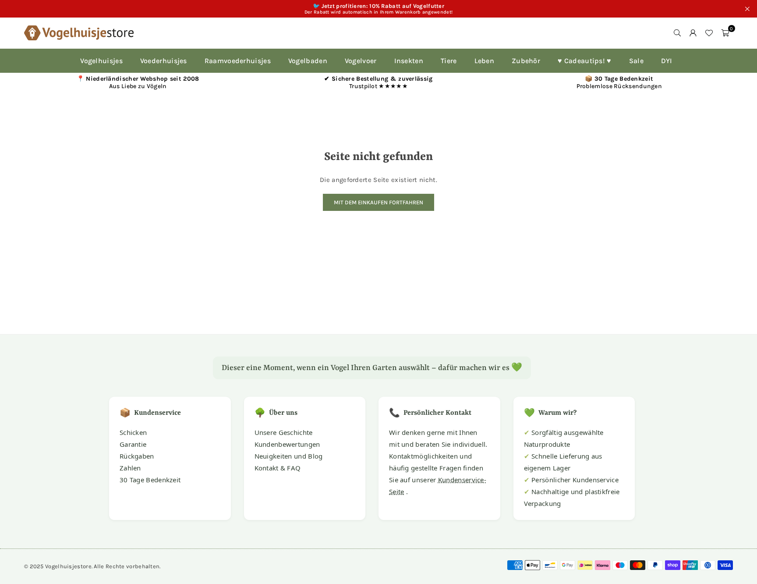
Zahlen (130, 467)
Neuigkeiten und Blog (289, 456)
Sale (636, 61)
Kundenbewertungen (287, 444)
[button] (725, 33)
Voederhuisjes (163, 61)
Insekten (408, 61)
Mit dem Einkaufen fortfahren (378, 202)
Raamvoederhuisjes (238, 61)
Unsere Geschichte (284, 432)
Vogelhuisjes (101, 61)
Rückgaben (137, 456)
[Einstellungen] (693, 33)
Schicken (133, 432)
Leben (484, 61)
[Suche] (677, 33)
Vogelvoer (361, 61)
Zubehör (526, 61)
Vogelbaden (307, 61)
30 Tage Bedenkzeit (150, 479)
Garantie (133, 444)
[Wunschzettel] (709, 33)
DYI (666, 61)
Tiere (449, 61)
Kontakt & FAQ (278, 467)
